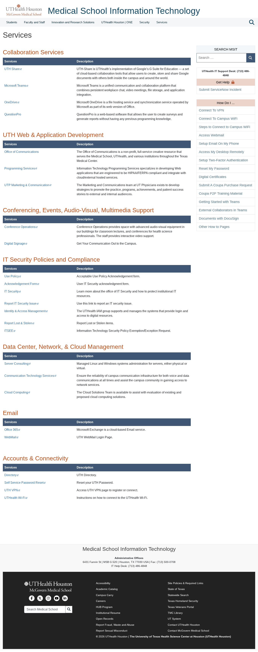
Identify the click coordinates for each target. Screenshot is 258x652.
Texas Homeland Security (183, 600)
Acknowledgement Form (21, 283)
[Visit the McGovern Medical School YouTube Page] (56, 598)
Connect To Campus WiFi (218, 118)
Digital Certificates (212, 177)
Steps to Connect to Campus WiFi (224, 127)
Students (11, 22)
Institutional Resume (108, 612)
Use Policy (12, 276)
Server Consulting (17, 363)
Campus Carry (104, 595)
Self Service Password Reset (25, 482)
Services (161, 22)
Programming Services (20, 168)
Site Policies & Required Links (185, 583)
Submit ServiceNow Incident (220, 90)
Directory (11, 475)
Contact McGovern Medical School (188, 630)
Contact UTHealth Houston (184, 624)
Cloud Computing (17, 392)
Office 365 (12, 429)
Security (144, 22)
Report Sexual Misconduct (111, 630)
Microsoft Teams (16, 85)
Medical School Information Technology (124, 11)
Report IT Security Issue (21, 303)
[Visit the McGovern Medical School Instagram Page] (48, 598)
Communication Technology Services (30, 375)
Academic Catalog (107, 589)
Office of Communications (21, 151)
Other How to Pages (214, 227)
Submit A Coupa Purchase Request (225, 185)
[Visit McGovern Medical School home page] (24, 10)
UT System (174, 618)
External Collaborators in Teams (223, 210)
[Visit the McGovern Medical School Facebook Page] (32, 598)
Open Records (104, 618)
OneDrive (11, 102)
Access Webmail (211, 135)
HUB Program (104, 606)
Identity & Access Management (26, 311)
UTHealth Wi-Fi (16, 497)
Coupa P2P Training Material (220, 193)
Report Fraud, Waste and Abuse (115, 624)
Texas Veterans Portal (181, 606)
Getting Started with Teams (219, 202)
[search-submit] (250, 57)
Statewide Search (178, 595)
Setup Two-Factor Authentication (223, 160)
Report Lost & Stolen (19, 323)
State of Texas (176, 589)
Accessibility (103, 583)
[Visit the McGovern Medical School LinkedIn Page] (65, 598)
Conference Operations (21, 226)
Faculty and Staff (34, 22)
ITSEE (9, 330)
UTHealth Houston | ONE (117, 22)
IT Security (12, 291)
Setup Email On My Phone (219, 143)
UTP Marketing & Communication (28, 185)
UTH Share (13, 69)
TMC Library (175, 612)
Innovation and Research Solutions (73, 22)
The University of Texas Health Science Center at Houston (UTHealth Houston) (180, 636)
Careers (101, 600)
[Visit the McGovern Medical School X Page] (40, 598)
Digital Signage (15, 243)
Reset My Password (214, 168)
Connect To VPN (211, 110)
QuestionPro (12, 114)
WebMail (11, 437)
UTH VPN (12, 490)
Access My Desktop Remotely (221, 152)
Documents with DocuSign (219, 218)
